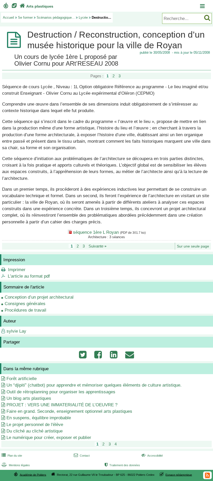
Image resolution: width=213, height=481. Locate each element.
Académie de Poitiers (33, 474)
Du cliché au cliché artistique (34, 431)
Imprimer (16, 269)
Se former (25, 17)
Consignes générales (25, 303)
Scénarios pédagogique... (56, 17)
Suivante (97, 246)
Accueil (8, 17)
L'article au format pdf (29, 276)
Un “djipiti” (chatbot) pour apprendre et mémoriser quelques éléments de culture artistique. (94, 385)
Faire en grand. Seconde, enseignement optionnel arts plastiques (69, 411)
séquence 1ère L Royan (96, 232)
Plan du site (12, 455)
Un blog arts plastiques (28, 398)
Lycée (83, 17)
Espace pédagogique (178, 474)
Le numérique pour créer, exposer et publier (48, 437)
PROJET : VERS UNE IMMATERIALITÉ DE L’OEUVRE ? (61, 404)
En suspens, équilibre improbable (38, 417)
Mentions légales (16, 465)
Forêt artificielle (21, 378)
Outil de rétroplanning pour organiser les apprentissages (60, 391)
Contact (82, 455)
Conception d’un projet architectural (39, 297)
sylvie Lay (16, 331)
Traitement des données (122, 465)
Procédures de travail (25, 310)
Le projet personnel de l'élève (34, 424)
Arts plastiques (36, 6)
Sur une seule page (193, 246)
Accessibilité (152, 455)
